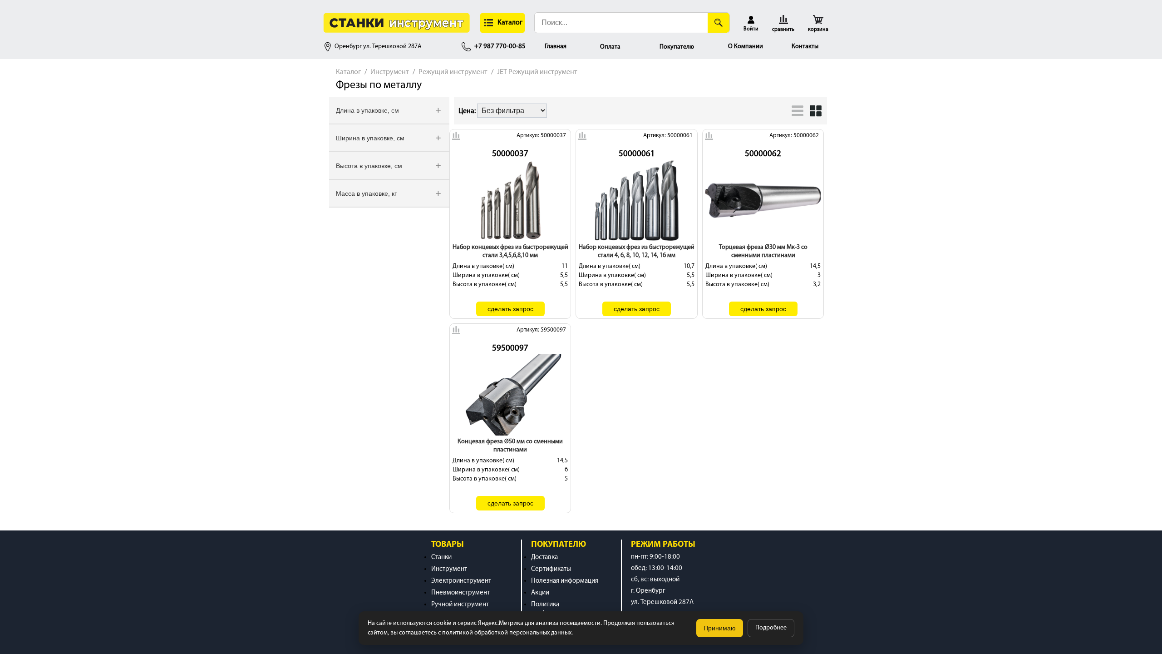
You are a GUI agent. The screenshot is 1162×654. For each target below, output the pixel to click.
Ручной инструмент (460, 604)
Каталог (348, 72)
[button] (502, 23)
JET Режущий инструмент (537, 72)
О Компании (745, 46)
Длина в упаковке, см (367, 110)
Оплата (610, 47)
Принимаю (720, 628)
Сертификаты (551, 569)
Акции (540, 593)
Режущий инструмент (453, 72)
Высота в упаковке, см (369, 165)
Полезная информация (564, 581)
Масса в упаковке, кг (366, 193)
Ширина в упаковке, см (370, 138)
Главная (555, 46)
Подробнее (771, 627)
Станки (441, 557)
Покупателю (677, 47)
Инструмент (389, 72)
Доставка (544, 557)
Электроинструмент (461, 581)
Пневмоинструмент (460, 593)
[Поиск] (718, 23)
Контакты (805, 46)
